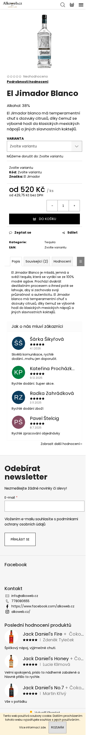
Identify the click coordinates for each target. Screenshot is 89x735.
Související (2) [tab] (37, 261)
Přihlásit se (20, 539)
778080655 (20, 601)
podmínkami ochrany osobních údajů (41, 521)
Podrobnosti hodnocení (27, 82)
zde (43, 727)
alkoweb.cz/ (20, 611)
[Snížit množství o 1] (52, 205)
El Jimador (32, 176)
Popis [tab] (16, 261)
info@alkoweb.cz (24, 596)
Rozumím (57, 727)
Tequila (49, 242)
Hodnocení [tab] (62, 261)
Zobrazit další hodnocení (60, 444)
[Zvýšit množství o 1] (74, 205)
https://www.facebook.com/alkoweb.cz (42, 606)
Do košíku (47, 219)
